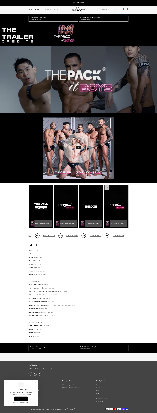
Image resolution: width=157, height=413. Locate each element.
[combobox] (106, 9)
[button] (54, 2)
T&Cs (97, 385)
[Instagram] (35, 374)
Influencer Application (68, 385)
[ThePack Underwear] (78, 10)
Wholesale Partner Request (70, 388)
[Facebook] (30, 374)
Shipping (98, 388)
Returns (98, 393)
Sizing (97, 390)
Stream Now (37, 235)
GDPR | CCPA (99, 401)
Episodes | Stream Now (35, 19)
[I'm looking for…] (100, 9)
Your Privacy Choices (102, 399)
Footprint (98, 396)
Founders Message (85, 19)
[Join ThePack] (118, 10)
